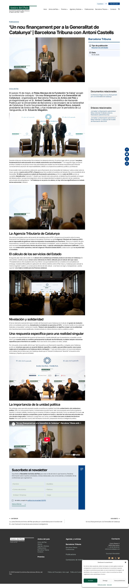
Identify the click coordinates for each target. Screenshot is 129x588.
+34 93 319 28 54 (114, 547)
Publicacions (71, 554)
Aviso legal (109, 584)
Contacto (113, 9)
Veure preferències (119, 580)
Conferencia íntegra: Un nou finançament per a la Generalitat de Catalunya (104, 95)
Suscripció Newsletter (113, 553)
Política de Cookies (76, 572)
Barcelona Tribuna (99, 39)
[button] (125, 562)
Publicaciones (89, 9)
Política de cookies (102, 584)
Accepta (90, 580)
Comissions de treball (74, 560)
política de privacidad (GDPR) (37, 500)
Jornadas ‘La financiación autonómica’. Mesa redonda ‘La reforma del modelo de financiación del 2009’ (103, 119)
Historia (40, 544)
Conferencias (70, 549)
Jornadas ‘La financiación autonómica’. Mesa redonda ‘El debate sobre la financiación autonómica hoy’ (103, 113)
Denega (105, 580)
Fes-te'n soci (114, 4)
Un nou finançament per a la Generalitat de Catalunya (103, 520)
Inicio (45, 9)
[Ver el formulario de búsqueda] (119, 9)
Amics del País (13, 89)
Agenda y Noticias (43, 546)
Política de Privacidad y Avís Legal (58, 572)
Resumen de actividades (100, 48)
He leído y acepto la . (30, 500)
